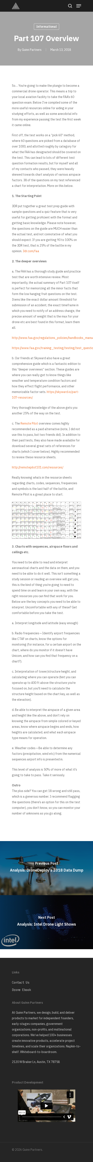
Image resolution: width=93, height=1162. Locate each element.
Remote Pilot (30, 423)
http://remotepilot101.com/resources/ (37, 467)
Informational (46, 27)
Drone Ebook (21, 990)
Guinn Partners (32, 50)
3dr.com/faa (31, 251)
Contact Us (20, 982)
